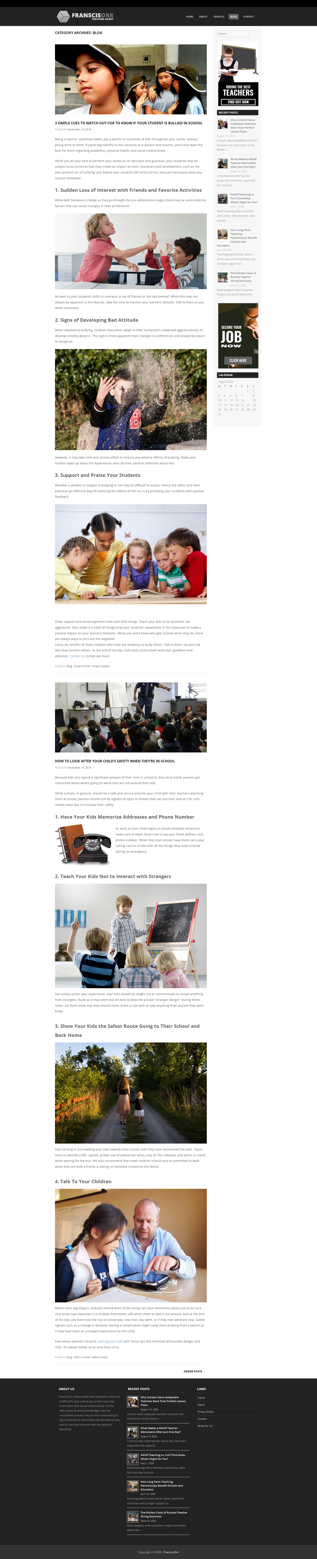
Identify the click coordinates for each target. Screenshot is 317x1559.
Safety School (99, 1357)
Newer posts (195, 1371)
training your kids (110, 1341)
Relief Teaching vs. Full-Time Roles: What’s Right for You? (244, 198)
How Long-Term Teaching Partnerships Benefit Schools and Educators (237, 237)
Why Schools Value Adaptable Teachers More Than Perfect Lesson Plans (243, 125)
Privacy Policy (206, 1411)
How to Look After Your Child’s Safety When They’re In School (115, 761)
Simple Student (100, 666)
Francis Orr (171, 1552)
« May (221, 422)
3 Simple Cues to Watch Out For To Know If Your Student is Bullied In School (128, 123)
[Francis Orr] (85, 23)
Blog (234, 16)
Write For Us (205, 1426)
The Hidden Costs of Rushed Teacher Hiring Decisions (243, 277)
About (203, 16)
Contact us (77, 656)
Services (219, 16)
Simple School (81, 666)
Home (189, 16)
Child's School (81, 1357)
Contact (248, 16)
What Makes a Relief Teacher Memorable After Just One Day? (244, 163)
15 (248, 400)
